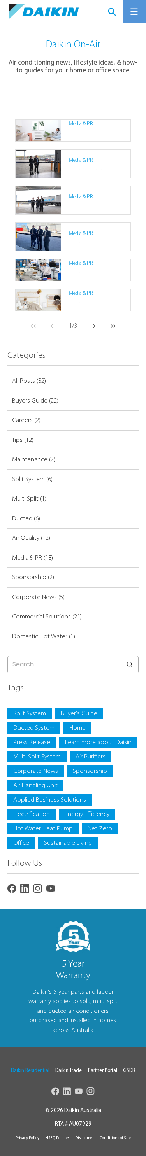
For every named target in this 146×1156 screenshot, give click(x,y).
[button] (30, 1070)
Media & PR (81, 124)
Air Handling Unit (35, 785)
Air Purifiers (91, 756)
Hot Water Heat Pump (43, 828)
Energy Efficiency (87, 814)
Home (77, 728)
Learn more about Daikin (98, 742)
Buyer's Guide (79, 713)
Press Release (31, 742)
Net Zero (100, 828)
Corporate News (35, 771)
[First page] (33, 326)
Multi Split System (37, 756)
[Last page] (113, 326)
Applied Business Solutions (49, 800)
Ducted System (34, 728)
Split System (29, 713)
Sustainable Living (68, 843)
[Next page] (94, 326)
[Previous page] (52, 326)
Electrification (31, 814)
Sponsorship (90, 771)
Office (21, 843)
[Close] (112, 12)
